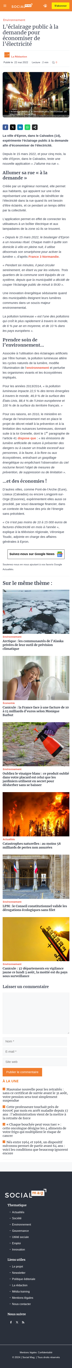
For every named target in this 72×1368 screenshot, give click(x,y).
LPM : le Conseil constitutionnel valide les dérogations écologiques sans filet (35, 908)
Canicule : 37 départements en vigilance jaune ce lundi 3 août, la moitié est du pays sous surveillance (35, 972)
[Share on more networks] (35, 127)
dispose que (27, 438)
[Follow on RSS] (23, 1322)
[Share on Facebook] (5, 127)
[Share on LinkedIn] (20, 127)
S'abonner (61, 5)
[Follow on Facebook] (10, 1322)
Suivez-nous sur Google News (32, 554)
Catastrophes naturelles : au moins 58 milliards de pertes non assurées (32, 845)
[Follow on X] (17, 1322)
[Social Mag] (22, 6)
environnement (37, 368)
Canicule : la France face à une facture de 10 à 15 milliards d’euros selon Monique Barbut (36, 711)
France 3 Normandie (43, 256)
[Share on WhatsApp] (27, 127)
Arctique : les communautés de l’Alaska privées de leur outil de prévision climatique (33, 645)
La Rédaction (19, 56)
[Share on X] (13, 127)
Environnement (14, 20)
